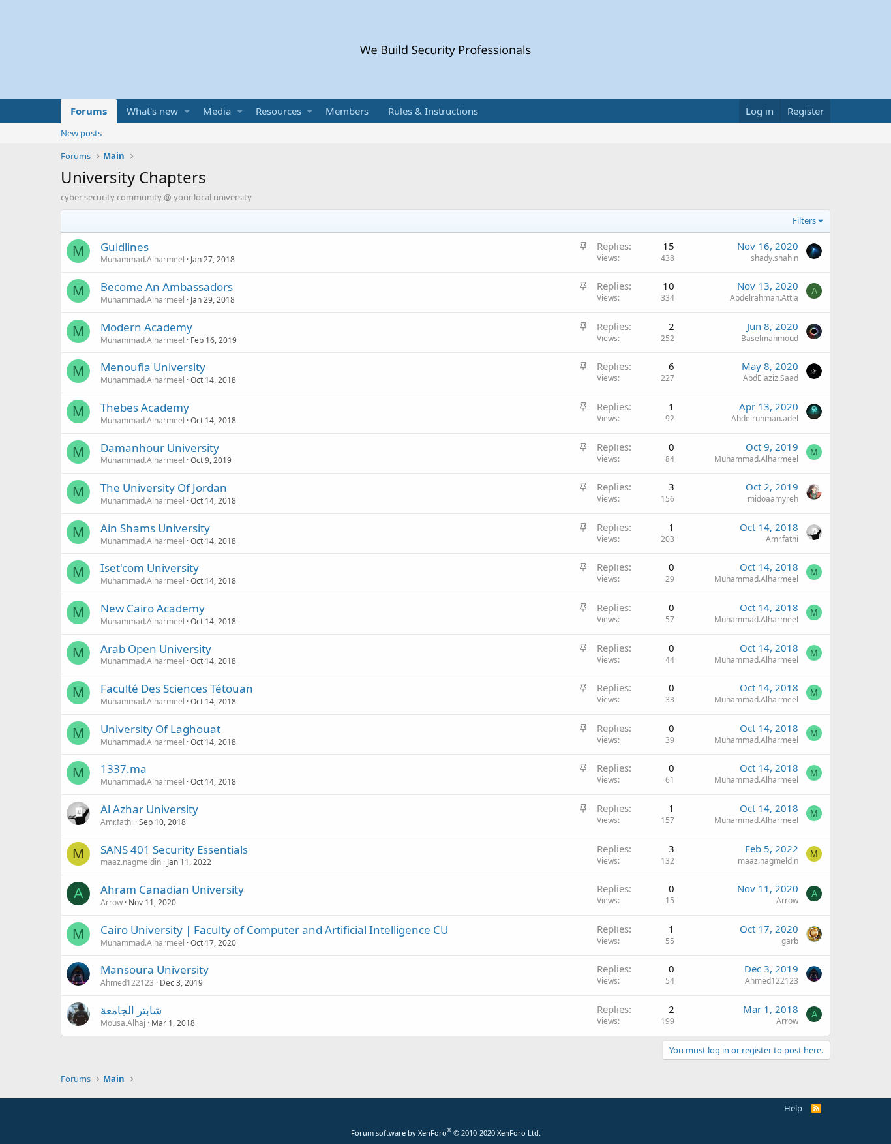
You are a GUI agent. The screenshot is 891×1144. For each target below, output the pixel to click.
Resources (278, 110)
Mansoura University (154, 969)
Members (347, 110)
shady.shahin (774, 257)
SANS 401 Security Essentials (174, 849)
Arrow (111, 902)
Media (217, 110)
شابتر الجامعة (131, 1009)
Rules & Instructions (433, 110)
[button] (187, 111)
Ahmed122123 (127, 982)
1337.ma (123, 768)
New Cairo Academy (152, 608)
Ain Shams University (155, 527)
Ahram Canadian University (172, 889)
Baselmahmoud (769, 338)
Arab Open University (155, 648)
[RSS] (816, 1108)
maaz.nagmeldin (130, 861)
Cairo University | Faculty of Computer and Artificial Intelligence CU (274, 929)
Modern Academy (146, 327)
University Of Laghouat (160, 728)
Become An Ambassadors (166, 286)
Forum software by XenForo (446, 1132)
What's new (152, 110)
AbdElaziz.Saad (770, 378)
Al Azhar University (149, 809)
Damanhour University (159, 447)
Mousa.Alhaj (122, 1023)
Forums (88, 110)
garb (789, 940)
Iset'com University (149, 567)
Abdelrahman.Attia (764, 297)
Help (793, 1108)
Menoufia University (152, 366)
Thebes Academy (144, 407)
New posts (81, 133)
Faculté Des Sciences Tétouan (176, 688)
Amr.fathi (782, 539)
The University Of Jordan (163, 487)
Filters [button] (804, 220)
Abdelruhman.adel (764, 418)
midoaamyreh (773, 498)
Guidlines (124, 246)
